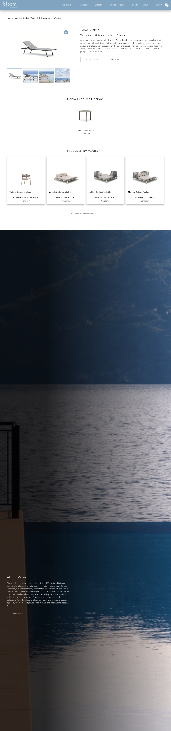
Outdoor (98, 5)
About (145, 5)
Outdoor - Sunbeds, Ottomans (111, 35)
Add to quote (92, 59)
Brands (135, 5)
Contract (83, 5)
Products (17, 18)
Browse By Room (117, 5)
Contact (159, 5)
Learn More (19, 613)
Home (9, 18)
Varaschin (85, 35)
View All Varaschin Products (85, 213)
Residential (66, 5)
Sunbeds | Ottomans (40, 18)
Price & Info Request (119, 59)
